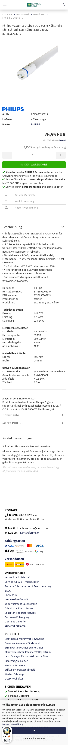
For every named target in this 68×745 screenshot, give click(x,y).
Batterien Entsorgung (17, 617)
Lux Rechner (36, 647)
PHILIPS (35, 124)
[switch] (7, 740)
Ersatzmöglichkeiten (16, 661)
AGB (7, 599)
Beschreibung (12, 227)
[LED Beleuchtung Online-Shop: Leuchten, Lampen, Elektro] (34, 5)
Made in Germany (15, 665)
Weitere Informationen (34, 738)
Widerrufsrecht (13, 603)
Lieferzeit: (8, 119)
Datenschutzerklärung (12, 724)
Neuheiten (18, 678)
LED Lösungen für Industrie (20, 656)
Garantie (21, 621)
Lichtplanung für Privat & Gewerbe (24, 638)
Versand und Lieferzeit (18, 577)
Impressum (11, 595)
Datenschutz (30, 603)
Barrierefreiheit (19, 599)
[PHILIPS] (13, 109)
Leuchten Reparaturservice (20, 612)
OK (34, 730)
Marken (9, 674)
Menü (4, 5)
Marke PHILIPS (12, 423)
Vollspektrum (43, 652)
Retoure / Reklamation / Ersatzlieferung (28, 586)
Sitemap (19, 674)
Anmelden (32, 471)
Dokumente (10, 415)
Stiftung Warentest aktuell (20, 669)
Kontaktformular (29, 532)
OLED (8, 678)
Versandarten (14, 559)
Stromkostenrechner (16, 647)
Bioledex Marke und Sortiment (22, 643)
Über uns (10, 621)
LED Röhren (42, 656)
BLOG (8, 590)
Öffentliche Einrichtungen (19, 608)
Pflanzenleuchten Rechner (20, 652)
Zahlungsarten (15, 541)
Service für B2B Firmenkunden (22, 581)
